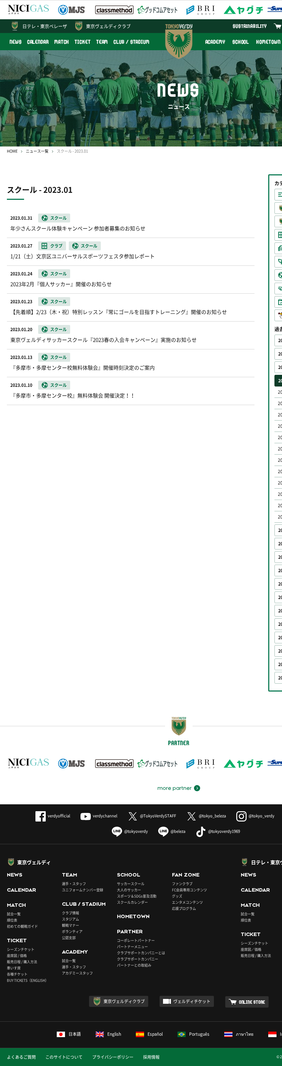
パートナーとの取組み (134, 965)
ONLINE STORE (252, 1002)
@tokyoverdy (136, 831)
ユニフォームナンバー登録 (82, 889)
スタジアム (70, 919)
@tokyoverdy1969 (224, 831)
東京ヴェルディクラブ (108, 26)
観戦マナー (70, 925)
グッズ (177, 896)
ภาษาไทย (244, 1034)
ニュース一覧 (37, 151)
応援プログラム (184, 908)
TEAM (102, 41)
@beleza (178, 831)
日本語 (74, 1034)
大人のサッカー (129, 889)
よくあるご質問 (21, 1057)
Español (155, 1034)
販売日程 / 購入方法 (22, 961)
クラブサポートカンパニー (137, 958)
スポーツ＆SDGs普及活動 (136, 896)
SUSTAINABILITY (250, 26)
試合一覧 (14, 913)
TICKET (82, 41)
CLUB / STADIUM (131, 41)
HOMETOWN (133, 916)
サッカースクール (130, 883)
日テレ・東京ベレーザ (44, 26)
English (114, 1034)
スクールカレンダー (132, 902)
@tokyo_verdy (261, 816)
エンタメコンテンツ (187, 902)
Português (199, 1034)
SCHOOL (240, 41)
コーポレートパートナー (136, 940)
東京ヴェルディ (34, 862)
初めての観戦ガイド (22, 926)
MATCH (61, 41)
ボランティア (72, 931)
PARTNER (130, 931)
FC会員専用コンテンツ (189, 889)
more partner (175, 788)
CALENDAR (38, 41)
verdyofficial (59, 816)
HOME (12, 151)
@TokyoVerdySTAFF (158, 816)
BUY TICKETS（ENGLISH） (27, 980)
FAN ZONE (185, 875)
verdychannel (105, 816)
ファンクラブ (182, 883)
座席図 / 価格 (17, 955)
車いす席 (14, 967)
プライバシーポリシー (112, 1057)
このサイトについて (64, 1057)
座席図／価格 (251, 949)
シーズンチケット (20, 949)
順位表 (12, 920)
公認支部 (69, 937)
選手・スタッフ (74, 883)
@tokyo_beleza (212, 816)
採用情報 (151, 1057)
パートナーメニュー (132, 946)
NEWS (16, 41)
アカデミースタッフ (77, 973)
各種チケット (17, 974)
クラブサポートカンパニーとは (141, 952)
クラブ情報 (70, 912)
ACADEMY (215, 41)
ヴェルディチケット (191, 1001)
